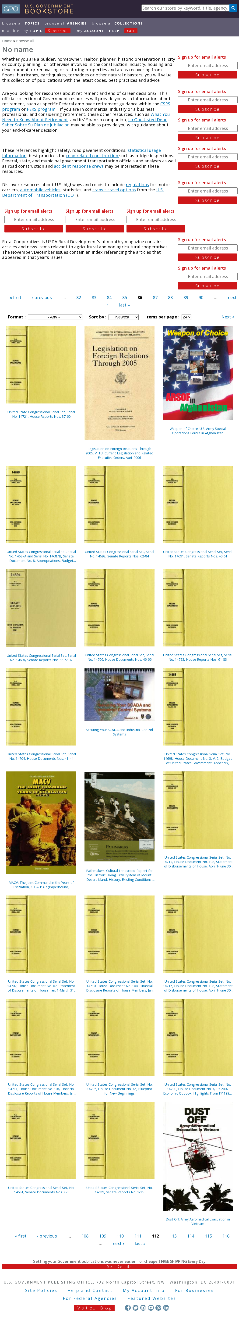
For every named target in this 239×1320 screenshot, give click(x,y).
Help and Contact (89, 1290)
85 (124, 297)
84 (109, 297)
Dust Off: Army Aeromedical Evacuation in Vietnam (198, 1221)
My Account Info (144, 1290)
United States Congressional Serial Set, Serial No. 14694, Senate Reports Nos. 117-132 (41, 657)
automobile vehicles (40, 190)
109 (102, 1236)
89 (185, 297)
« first (15, 297)
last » (124, 305)
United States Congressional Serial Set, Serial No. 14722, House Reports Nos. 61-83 (197, 657)
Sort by (97, 317)
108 (84, 1236)
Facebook (128, 1308)
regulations (137, 184)
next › (118, 1243)
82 (78, 297)
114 (190, 1236)
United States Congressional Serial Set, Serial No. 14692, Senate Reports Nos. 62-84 (119, 553)
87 (155, 297)
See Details (119, 1266)
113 (173, 1236)
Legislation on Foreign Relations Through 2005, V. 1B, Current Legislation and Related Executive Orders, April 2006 (119, 453)
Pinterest (158, 1308)
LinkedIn (166, 1308)
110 (120, 1236)
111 (137, 1236)
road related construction (92, 155)
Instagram (143, 1308)
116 (225, 1236)
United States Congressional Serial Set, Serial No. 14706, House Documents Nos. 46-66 (119, 657)
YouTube (151, 1308)
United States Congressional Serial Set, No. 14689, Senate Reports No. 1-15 (119, 1189)
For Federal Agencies (90, 1298)
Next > (228, 317)
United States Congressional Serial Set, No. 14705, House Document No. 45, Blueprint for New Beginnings (119, 1088)
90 (201, 297)
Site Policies (41, 1290)
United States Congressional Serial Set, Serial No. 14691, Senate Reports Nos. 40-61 (197, 553)
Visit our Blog (94, 1308)
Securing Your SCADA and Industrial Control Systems (119, 732)
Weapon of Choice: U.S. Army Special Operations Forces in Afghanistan (198, 430)
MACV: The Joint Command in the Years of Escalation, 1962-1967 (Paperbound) (41, 884)
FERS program (41, 109)
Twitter (135, 1308)
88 (170, 297)
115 (208, 1236)
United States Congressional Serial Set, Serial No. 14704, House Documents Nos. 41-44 (41, 756)
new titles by (35, 31)
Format (16, 317)
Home (7, 40)
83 (94, 297)
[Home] (39, 12)
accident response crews (79, 166)
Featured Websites (151, 1298)
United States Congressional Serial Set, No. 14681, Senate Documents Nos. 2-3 (41, 1189)
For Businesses (194, 1290)
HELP (114, 31)
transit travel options (114, 190)
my (90, 31)
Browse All (21, 23)
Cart (131, 31)
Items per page (161, 317)
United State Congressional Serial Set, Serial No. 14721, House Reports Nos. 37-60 (41, 414)
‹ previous (42, 297)
